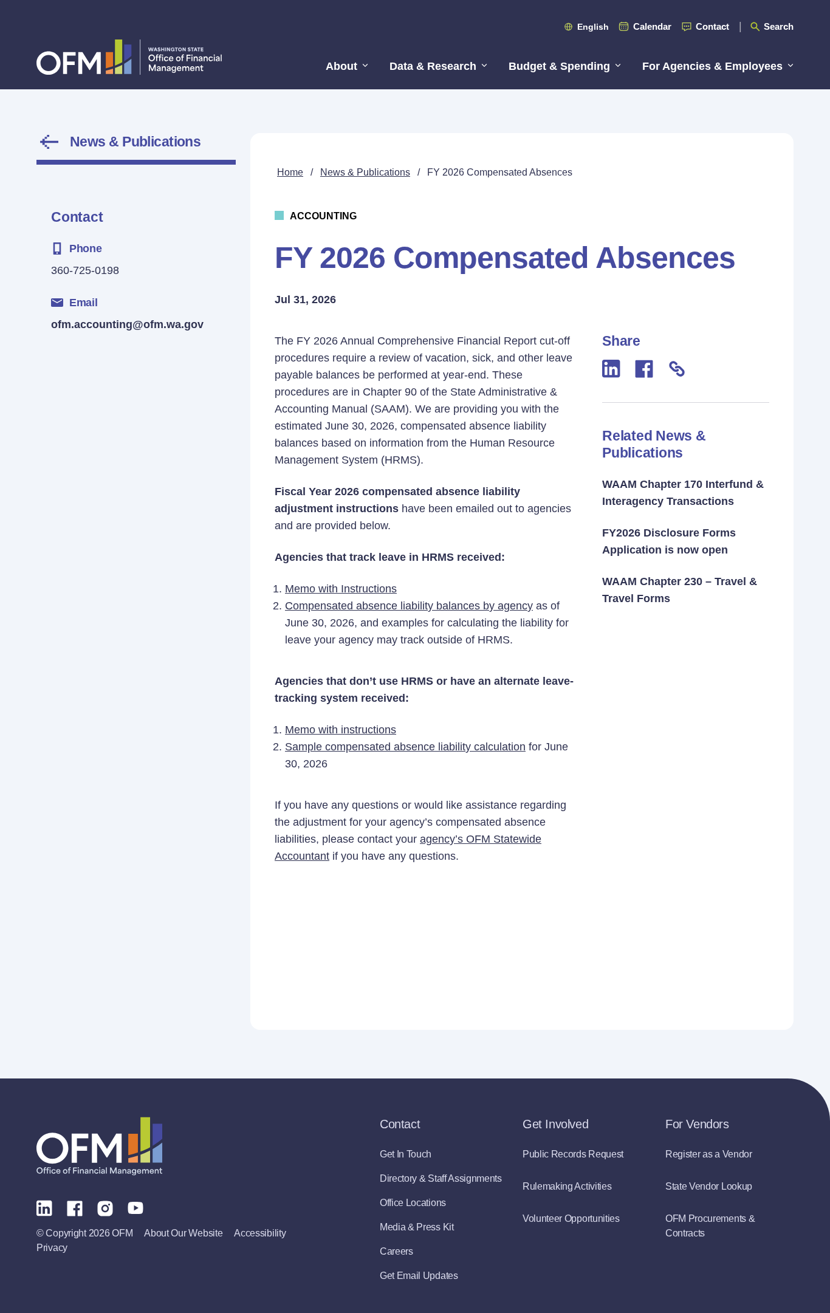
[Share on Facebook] (644, 368)
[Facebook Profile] (75, 1207)
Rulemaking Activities (567, 1186)
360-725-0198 (85, 270)
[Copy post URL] (677, 368)
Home (290, 172)
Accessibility (260, 1233)
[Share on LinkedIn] (611, 368)
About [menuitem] (341, 66)
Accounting (323, 216)
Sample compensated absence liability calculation (405, 747)
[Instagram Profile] (105, 1207)
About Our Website (183, 1233)
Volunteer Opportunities (571, 1218)
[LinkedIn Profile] (44, 1207)
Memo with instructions (340, 730)
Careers (396, 1251)
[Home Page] (99, 1146)
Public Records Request (573, 1154)
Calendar (652, 26)
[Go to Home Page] (129, 57)
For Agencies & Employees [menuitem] (712, 66)
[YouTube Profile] (135, 1207)
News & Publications (135, 141)
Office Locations (413, 1203)
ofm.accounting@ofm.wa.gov (127, 324)
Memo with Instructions (341, 589)
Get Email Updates (419, 1275)
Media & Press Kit (417, 1227)
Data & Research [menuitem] (432, 66)
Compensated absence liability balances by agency (409, 606)
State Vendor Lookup (708, 1186)
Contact (712, 26)
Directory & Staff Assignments (441, 1178)
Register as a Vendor (708, 1154)
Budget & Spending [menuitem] (559, 66)
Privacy (51, 1248)
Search (779, 26)
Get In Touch (405, 1154)
